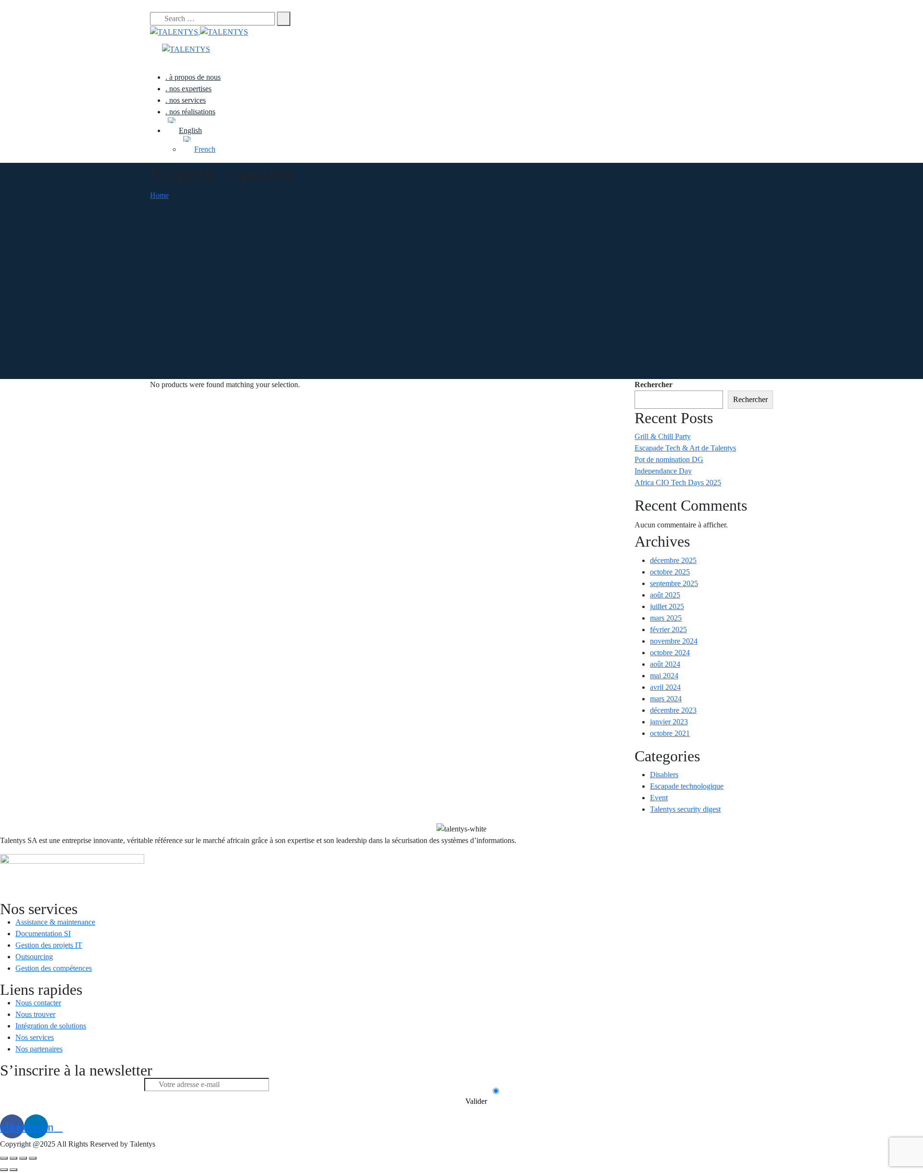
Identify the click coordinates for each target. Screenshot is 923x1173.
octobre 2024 (670, 652)
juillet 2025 (667, 606)
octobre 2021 (670, 733)
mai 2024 (664, 676)
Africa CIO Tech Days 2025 (678, 482)
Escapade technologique (686, 786)
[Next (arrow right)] (13, 1169)
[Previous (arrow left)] (4, 1169)
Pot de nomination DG (669, 459)
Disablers (664, 774)
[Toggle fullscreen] (23, 1158)
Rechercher (654, 384)
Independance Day (663, 471)
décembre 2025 (673, 560)
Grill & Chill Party (663, 436)
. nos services (185, 100)
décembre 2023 (673, 710)
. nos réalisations (190, 112)
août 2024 (665, 664)
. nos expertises (188, 89)
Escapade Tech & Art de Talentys (685, 448)
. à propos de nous (193, 77)
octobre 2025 (670, 572)
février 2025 (668, 629)
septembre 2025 (674, 583)
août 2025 (665, 595)
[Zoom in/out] (33, 1158)
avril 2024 (665, 687)
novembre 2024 (674, 641)
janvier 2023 (669, 722)
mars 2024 (666, 699)
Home (159, 195)
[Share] (13, 1158)
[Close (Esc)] (4, 1158)
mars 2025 (666, 618)
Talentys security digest (685, 809)
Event (659, 798)
